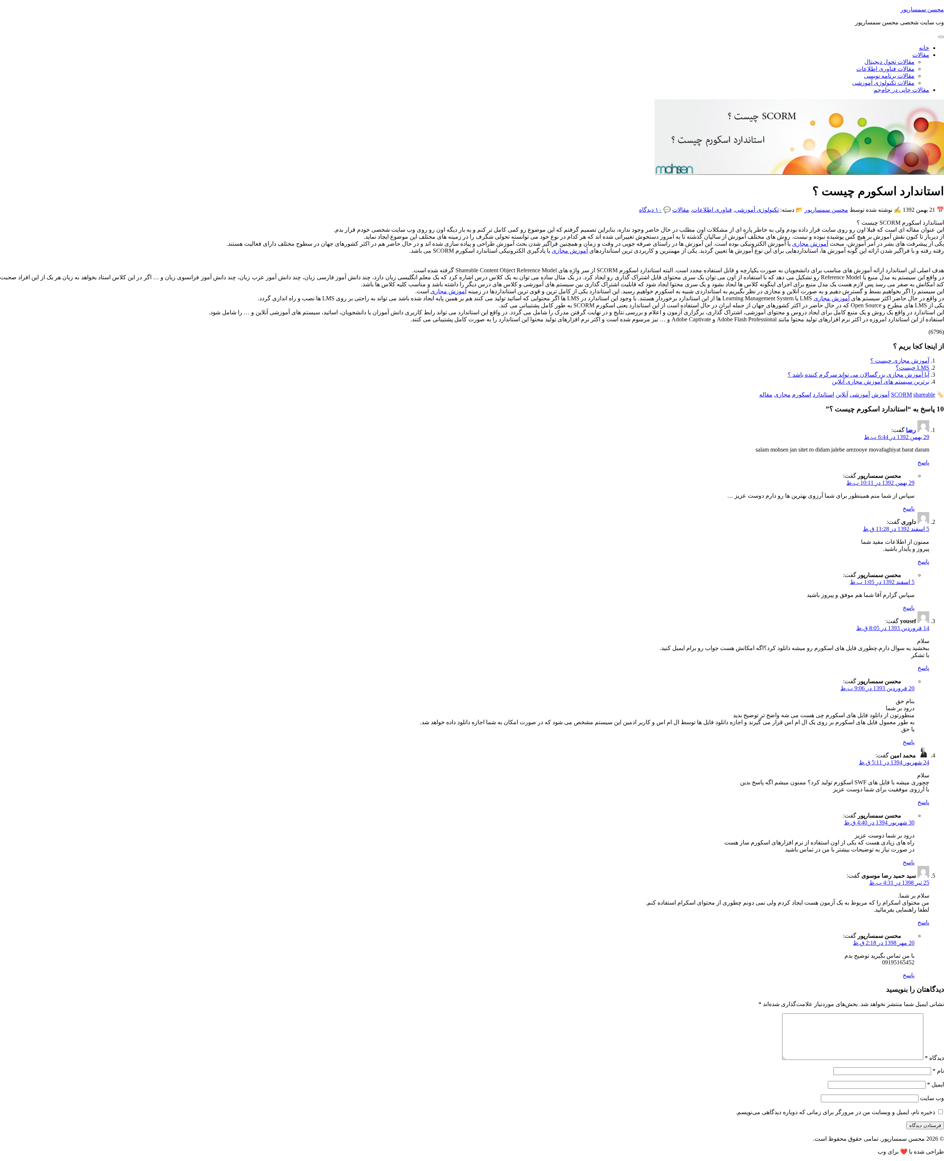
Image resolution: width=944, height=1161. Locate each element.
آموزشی (860, 394)
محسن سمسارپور (922, 9)
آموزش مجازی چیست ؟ (899, 360)
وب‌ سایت (932, 1098)
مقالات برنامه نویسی (889, 76)
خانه (924, 48)
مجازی (782, 394)
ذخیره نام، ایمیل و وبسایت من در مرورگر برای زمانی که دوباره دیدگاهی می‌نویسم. (835, 1112)
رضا (911, 430)
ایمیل (935, 1084)
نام (938, 1071)
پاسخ (923, 462)
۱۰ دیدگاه (650, 210)
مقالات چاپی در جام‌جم (901, 90)
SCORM (901, 394)
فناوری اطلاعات (712, 210)
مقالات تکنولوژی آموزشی (883, 83)
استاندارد (823, 394)
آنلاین (842, 394)
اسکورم (801, 394)
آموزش (880, 394)
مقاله (766, 394)
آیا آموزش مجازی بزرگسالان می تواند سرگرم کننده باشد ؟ (858, 375)
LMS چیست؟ (912, 367)
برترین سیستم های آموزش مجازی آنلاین (880, 382)
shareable (924, 394)
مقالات (920, 55)
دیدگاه (934, 1058)
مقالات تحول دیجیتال (889, 62)
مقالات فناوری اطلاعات (885, 69)
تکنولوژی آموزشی (757, 210)
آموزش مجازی (810, 244)
